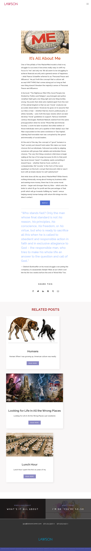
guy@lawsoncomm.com (32, 524)
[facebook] (33, 291)
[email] (57, 291)
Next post (68, 505)
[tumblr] (52, 291)
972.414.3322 (48, 524)
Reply (45, 203)
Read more (33, 363)
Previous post (22, 505)
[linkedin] (43, 291)
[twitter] (38, 291)
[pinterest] (48, 291)
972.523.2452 (62, 524)
